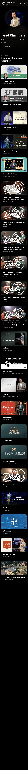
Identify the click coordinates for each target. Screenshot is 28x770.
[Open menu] (25, 3)
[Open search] (20, 3)
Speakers (5, 31)
